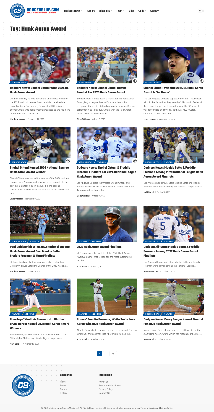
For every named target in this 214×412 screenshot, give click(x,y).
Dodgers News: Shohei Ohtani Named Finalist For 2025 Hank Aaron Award (102, 90)
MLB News (96, 241)
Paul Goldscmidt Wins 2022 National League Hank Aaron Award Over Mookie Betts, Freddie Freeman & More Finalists (40, 251)
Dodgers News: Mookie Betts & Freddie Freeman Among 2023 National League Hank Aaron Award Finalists (173, 172)
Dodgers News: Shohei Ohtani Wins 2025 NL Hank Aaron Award (39, 90)
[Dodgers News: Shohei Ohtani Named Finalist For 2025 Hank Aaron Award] (107, 65)
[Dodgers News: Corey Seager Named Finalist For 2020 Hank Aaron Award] (174, 297)
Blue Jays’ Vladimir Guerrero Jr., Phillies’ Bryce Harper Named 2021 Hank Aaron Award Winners (39, 324)
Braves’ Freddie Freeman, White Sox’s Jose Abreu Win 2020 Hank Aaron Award (106, 322)
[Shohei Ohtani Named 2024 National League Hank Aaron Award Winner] (40, 145)
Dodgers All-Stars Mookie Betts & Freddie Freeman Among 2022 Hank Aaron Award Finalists (171, 251)
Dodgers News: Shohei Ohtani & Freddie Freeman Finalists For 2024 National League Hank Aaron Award (106, 172)
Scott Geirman (150, 119)
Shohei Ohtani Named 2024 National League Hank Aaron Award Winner (39, 170)
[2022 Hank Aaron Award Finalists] (107, 224)
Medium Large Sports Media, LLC (64, 408)
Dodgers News (19, 82)
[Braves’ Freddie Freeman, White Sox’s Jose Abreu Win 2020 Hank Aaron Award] (107, 297)
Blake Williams (83, 119)
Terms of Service (148, 408)
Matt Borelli (149, 192)
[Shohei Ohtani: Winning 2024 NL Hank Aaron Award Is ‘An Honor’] (174, 65)
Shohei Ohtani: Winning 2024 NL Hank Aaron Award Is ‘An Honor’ (173, 90)
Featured (101, 162)
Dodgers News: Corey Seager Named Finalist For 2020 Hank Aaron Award (173, 322)
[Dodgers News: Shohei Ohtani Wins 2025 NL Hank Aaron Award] (40, 65)
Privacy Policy (166, 408)
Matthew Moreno (17, 119)
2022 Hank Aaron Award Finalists (99, 247)
